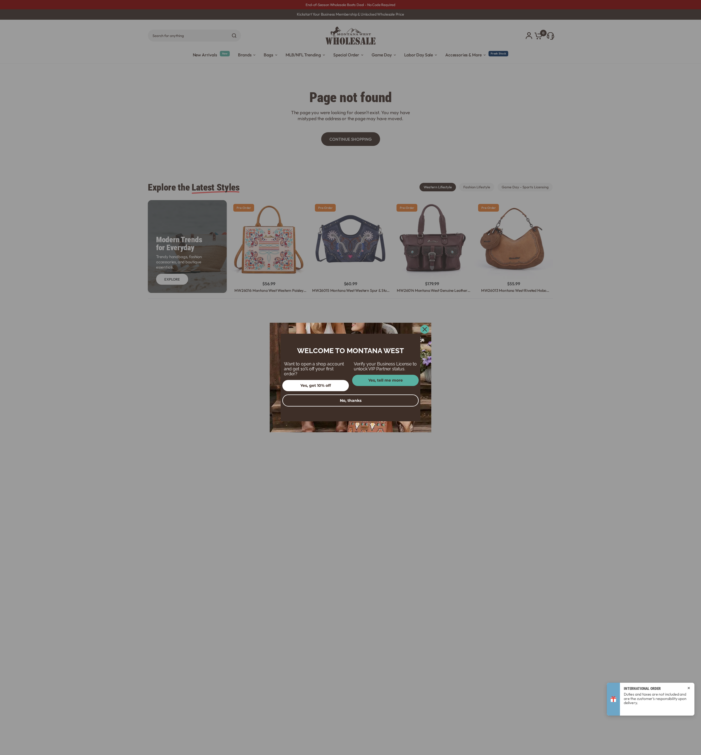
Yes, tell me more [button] (385, 380)
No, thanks (350, 400)
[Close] (424, 329)
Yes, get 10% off (315, 385)
